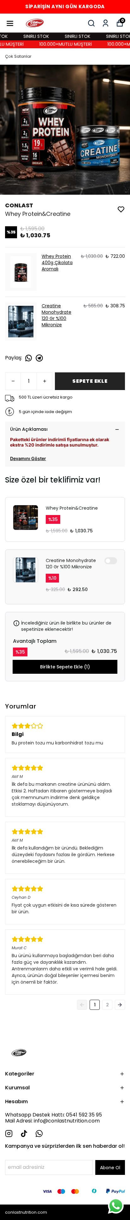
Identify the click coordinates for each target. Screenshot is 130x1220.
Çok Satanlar (18, 56)
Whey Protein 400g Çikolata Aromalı (57, 262)
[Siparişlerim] (105, 23)
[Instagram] (9, 1133)
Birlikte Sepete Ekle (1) (65, 667)
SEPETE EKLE (90, 381)
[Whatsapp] (39, 1133)
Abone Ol (110, 1167)
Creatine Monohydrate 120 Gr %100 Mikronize (56, 315)
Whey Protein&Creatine (72, 508)
